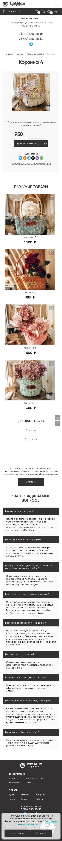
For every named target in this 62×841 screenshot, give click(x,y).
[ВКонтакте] (20, 158)
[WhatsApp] (41, 158)
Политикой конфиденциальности (41, 474)
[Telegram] (29, 158)
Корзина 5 (30, 403)
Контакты (14, 783)
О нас (12, 779)
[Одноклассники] (24, 158)
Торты (12, 799)
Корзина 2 (30, 292)
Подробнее (17, 833)
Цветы (12, 795)
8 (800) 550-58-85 (31, 34)
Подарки (25, 795)
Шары (24, 799)
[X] (33, 158)
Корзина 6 (30, 348)
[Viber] (37, 158)
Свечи (39, 799)
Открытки (41, 795)
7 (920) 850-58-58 (31, 39)
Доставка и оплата (34, 779)
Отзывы (28, 783)
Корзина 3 (30, 237)
